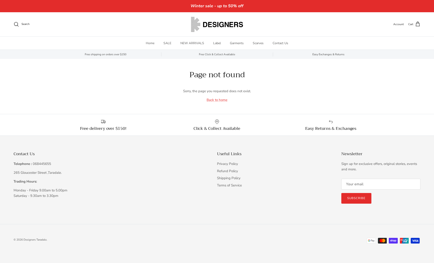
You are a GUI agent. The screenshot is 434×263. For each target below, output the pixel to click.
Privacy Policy (227, 164)
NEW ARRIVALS (192, 43)
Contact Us (280, 43)
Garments (237, 43)
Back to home (217, 100)
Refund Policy (227, 171)
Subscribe (356, 198)
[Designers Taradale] (217, 24)
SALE (167, 43)
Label (217, 43)
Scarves (258, 43)
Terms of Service (229, 185)
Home (150, 43)
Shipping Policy (229, 178)
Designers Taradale (35, 239)
